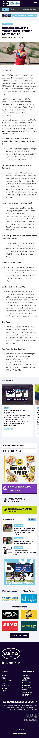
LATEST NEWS (7, 680)
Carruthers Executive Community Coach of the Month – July (25, 552)
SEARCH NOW (15, 490)
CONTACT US (27, 695)
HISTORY (5, 688)
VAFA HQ (5, 683)
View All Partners (19, 635)
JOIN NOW (12, 512)
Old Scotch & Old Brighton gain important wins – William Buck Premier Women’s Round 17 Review (24, 531)
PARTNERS (6, 686)
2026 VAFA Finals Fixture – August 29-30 (14, 411)
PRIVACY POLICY (19, 734)
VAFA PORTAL (27, 692)
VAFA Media (8, 37)
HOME (4, 675)
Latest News (7, 24)
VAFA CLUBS (26, 683)
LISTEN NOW (13, 501)
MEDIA (4, 678)
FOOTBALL (26, 675)
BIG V (4, 691)
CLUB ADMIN (26, 685)
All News (31, 519)
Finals (6, 407)
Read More (8, 429)
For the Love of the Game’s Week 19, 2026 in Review (23, 542)
